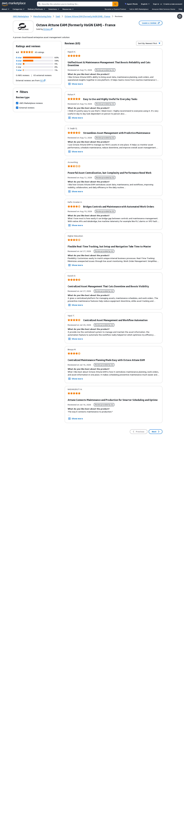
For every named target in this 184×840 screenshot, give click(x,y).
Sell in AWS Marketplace (139, 9)
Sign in (156, 4)
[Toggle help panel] (179, 16)
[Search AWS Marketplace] (115, 4)
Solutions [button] (52, 9)
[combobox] (74, 4)
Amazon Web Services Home (163, 9)
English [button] (144, 4)
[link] (119, 16)
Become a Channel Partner (115, 9)
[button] (19, 57)
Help (180, 9)
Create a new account (172, 4)
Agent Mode (132, 4)
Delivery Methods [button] (35, 9)
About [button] (4, 9)
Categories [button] (17, 9)
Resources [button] (67, 9)
